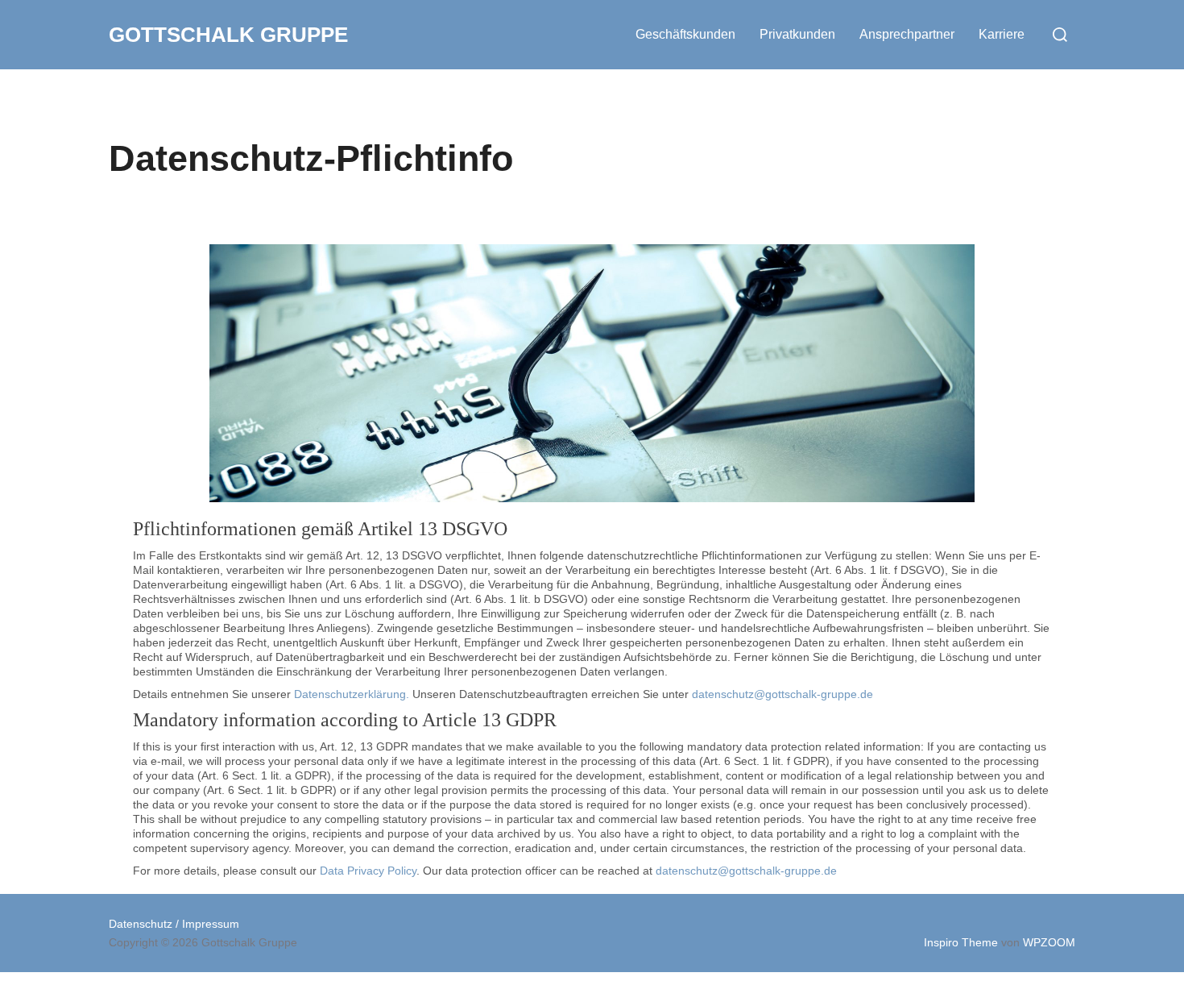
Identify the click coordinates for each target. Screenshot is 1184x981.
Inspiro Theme (961, 942)
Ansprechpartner (906, 34)
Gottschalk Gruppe (228, 35)
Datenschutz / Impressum (174, 923)
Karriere (1002, 34)
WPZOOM (1049, 942)
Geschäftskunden (685, 34)
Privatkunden (797, 34)
